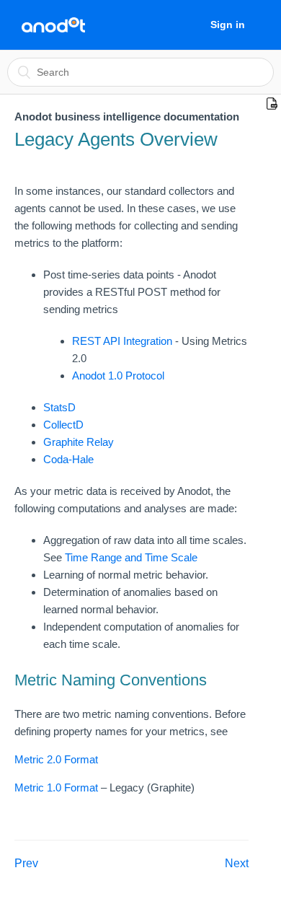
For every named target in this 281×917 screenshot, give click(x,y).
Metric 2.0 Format (56, 759)
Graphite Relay (78, 442)
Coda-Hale (68, 459)
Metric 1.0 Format (57, 787)
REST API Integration (123, 341)
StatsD (59, 407)
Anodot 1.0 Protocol (118, 375)
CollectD (63, 424)
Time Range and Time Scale (131, 557)
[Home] (53, 25)
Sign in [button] (227, 24)
